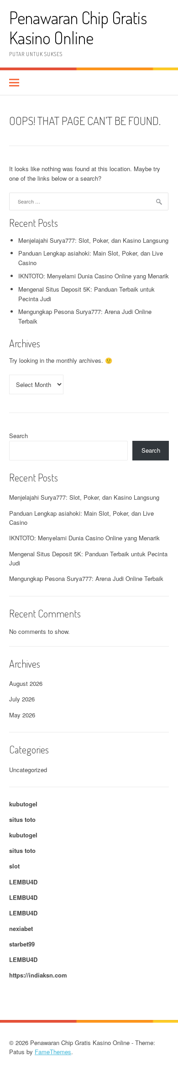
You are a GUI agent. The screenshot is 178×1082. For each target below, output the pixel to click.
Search (18, 435)
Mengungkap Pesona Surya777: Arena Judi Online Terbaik (86, 578)
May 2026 (22, 715)
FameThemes (53, 1051)
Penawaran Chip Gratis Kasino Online (78, 27)
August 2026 (25, 683)
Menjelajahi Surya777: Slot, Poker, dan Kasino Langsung (93, 240)
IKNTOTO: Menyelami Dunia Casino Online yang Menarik (93, 276)
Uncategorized (28, 769)
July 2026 (22, 699)
